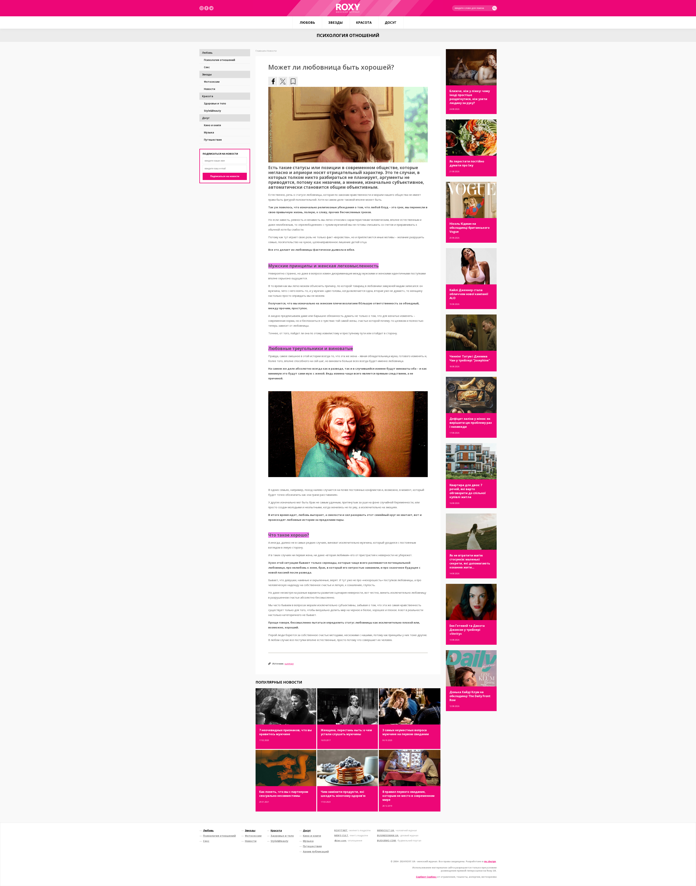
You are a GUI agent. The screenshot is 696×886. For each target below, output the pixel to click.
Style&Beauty (212, 110)
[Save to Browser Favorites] (293, 81)
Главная (260, 50)
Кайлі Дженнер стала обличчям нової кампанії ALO (469, 294)
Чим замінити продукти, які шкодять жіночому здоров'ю (343, 794)
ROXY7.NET (352, 830)
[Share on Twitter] (282, 81)
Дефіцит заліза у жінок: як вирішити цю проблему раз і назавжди (471, 423)
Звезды (335, 22)
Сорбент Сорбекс (426, 876)
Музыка (209, 132)
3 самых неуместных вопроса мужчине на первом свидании (405, 732)
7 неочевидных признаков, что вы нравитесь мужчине (285, 732)
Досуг (390, 22)
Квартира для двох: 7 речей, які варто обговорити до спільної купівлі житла (468, 491)
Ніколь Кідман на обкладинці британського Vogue (470, 228)
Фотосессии (211, 81)
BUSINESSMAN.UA (397, 835)
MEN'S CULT (351, 835)
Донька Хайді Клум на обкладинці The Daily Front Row (470, 696)
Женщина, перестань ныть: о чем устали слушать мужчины (346, 732)
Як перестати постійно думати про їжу (467, 163)
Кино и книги (212, 125)
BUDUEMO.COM (399, 840)
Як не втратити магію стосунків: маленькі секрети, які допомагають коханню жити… (470, 561)
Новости (209, 89)
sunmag (289, 663)
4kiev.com (348, 840)
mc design (490, 861)
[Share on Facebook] (272, 81)
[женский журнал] (348, 8)
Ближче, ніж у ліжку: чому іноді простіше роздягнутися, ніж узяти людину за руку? (470, 97)
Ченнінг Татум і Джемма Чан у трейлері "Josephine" (470, 358)
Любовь (307, 22)
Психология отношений (219, 60)
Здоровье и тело (215, 103)
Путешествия (213, 139)
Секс (207, 67)
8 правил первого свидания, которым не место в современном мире (408, 796)
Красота (364, 22)
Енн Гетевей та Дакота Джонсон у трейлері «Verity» (467, 630)
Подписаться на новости (224, 176)
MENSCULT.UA (397, 830)
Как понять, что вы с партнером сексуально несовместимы (283, 794)
